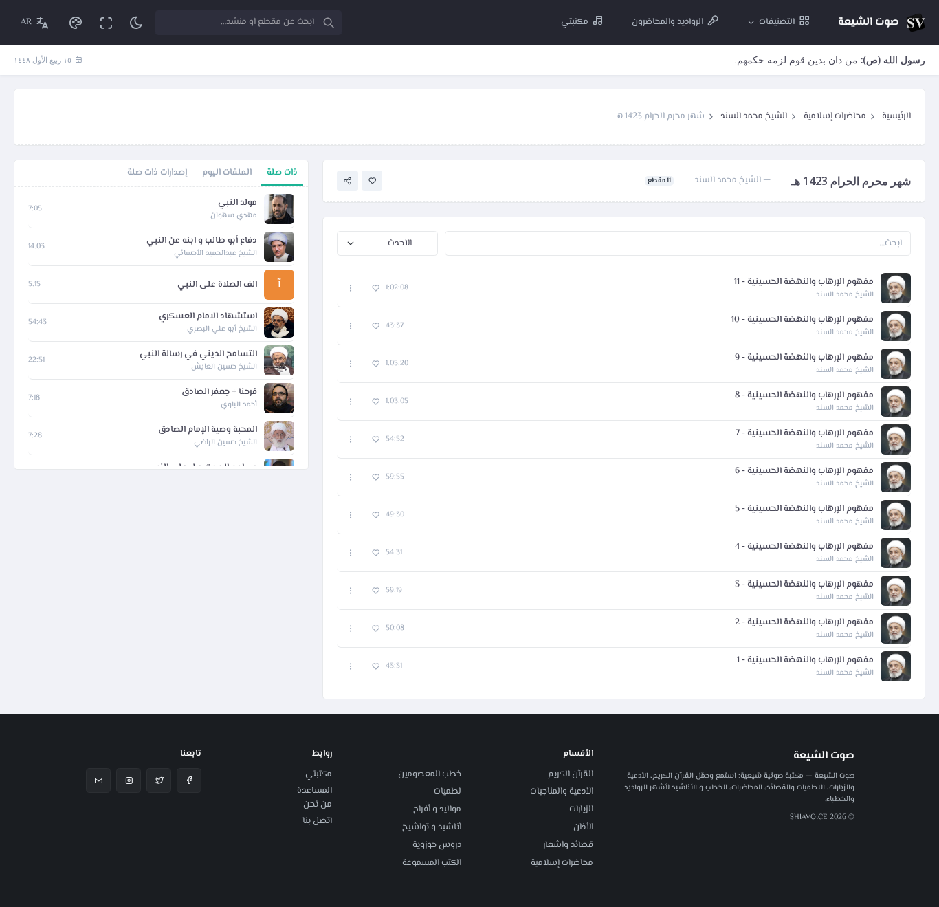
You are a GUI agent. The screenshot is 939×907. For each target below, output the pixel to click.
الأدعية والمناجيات (561, 791)
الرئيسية (896, 116)
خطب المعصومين (429, 774)
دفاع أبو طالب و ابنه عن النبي (201, 241)
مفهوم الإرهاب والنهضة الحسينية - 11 (804, 282)
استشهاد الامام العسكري (208, 316)
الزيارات (581, 809)
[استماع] (896, 288)
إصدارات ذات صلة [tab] (157, 172)
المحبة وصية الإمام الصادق (207, 430)
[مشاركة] (347, 181)
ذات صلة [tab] (282, 172)
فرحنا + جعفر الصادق (219, 392)
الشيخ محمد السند (753, 116)
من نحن (317, 804)
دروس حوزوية (436, 845)
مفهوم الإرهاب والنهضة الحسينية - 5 (804, 509)
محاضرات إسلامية (835, 116)
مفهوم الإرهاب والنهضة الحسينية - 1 (805, 660)
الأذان (583, 827)
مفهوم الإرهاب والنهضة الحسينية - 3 (804, 584)
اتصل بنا (317, 821)
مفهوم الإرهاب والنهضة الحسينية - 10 (802, 320)
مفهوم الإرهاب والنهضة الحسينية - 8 (804, 395)
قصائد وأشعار (568, 845)
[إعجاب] (372, 181)
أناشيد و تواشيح (431, 827)
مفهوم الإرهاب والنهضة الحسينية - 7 (805, 433)
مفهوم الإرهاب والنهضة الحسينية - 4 (804, 547)
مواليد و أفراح (437, 809)
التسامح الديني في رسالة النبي (198, 354)
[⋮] (351, 288)
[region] (161, 328)
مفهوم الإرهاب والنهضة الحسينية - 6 (804, 471)
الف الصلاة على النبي (217, 285)
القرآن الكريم (570, 774)
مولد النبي (237, 203)
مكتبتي (318, 774)
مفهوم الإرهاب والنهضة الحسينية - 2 (804, 622)
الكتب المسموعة (431, 863)
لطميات (447, 791)
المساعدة (314, 791)
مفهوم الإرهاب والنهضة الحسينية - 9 (804, 357)
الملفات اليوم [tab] (227, 172)
